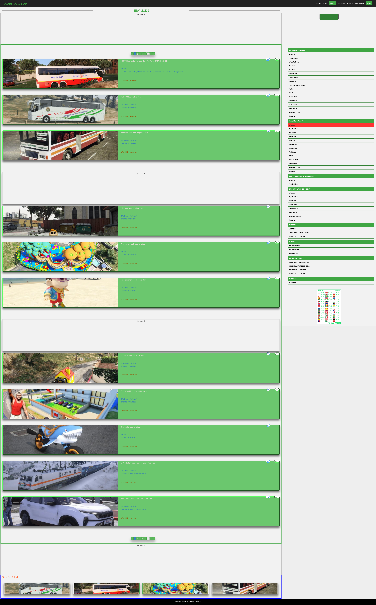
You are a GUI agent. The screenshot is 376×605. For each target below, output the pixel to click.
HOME (318, 3)
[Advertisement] (141, 30)
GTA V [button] (332, 3)
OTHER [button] (349, 3)
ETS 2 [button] (325, 3)
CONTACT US (359, 3)
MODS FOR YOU (15, 3)
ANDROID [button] (341, 3)
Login (369, 3)
